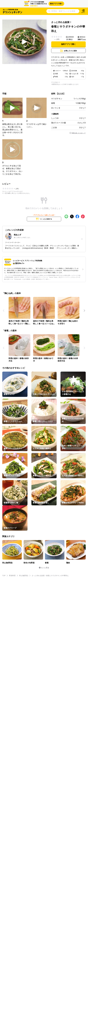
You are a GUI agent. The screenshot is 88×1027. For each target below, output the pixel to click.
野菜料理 (12, 575)
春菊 (53, 103)
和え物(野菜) (23, 575)
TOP (3, 575)
